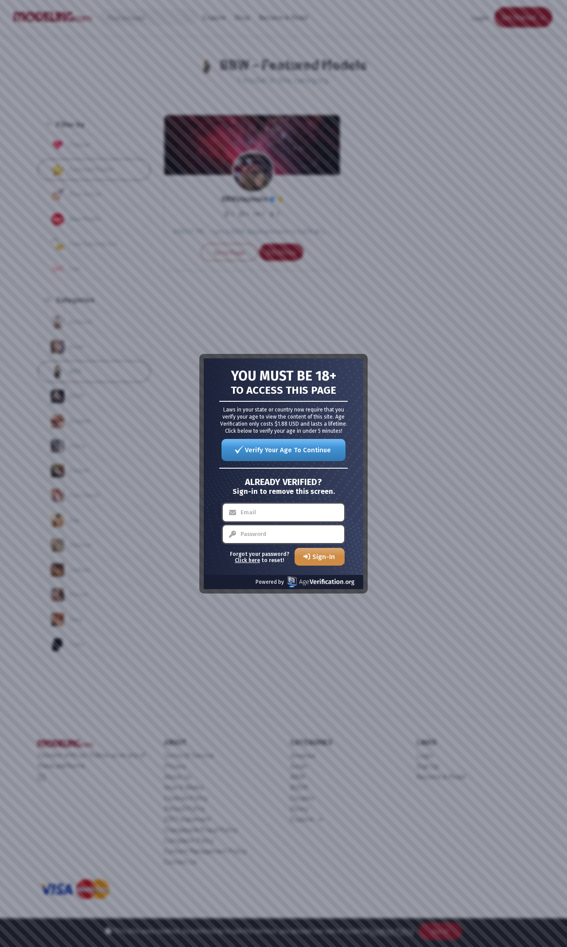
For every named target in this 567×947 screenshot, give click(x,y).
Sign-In (323, 557)
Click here (247, 560)
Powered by (270, 582)
